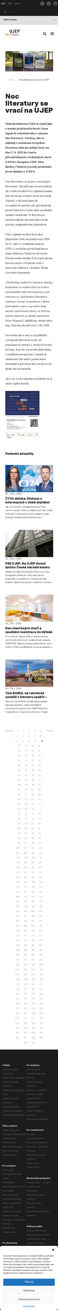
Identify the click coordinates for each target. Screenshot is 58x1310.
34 (32, 765)
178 (33, 940)
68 (19, 809)
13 (29, 741)
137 (25, 891)
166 (33, 925)
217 (25, 989)
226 (33, 998)
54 (32, 789)
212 (17, 984)
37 (26, 770)
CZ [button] (5, 12)
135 (40, 887)
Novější (9, 730)
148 (17, 906)
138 (33, 891)
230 (33, 1003)
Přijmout (29, 1282)
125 (25, 877)
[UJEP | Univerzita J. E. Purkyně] (12, 32)
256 (17, 1037)
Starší (50, 730)
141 (25, 896)
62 (32, 799)
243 (41, 1018)
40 (19, 775)
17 (26, 746)
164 (17, 925)
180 (18, 945)
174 (33, 935)
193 (25, 960)
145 (25, 901)
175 (40, 935)
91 (40, 833)
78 (33, 819)
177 (25, 940)
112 (18, 862)
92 (19, 838)
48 (19, 784)
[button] (53, 1249)
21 (26, 750)
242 (33, 1018)
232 (17, 1008)
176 (17, 940)
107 (41, 853)
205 (25, 974)
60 (19, 799)
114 (32, 862)
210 (33, 979)
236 (17, 1013)
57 (26, 794)
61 (26, 799)
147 (41, 901)
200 (17, 969)
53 (26, 789)
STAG (17, 4)
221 (25, 994)
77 (26, 819)
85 (26, 828)
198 (33, 964)
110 (33, 857)
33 (26, 765)
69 (26, 809)
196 (17, 964)
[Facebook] (42, 4)
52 (19, 789)
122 (32, 872)
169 (25, 930)
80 (19, 823)
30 (33, 760)
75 (39, 814)
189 (25, 955)
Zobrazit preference (29, 1299)
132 (17, 887)
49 (26, 784)
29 (26, 760)
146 (33, 901)
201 (25, 969)
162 (33, 921)
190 (33, 955)
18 (33, 746)
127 (40, 877)
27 (40, 755)
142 (33, 896)
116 (18, 867)
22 (32, 750)
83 (39, 823)
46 (33, 780)
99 (40, 843)
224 (17, 998)
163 (40, 921)
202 (33, 969)
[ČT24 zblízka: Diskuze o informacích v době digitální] (29, 478)
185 (25, 950)
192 (17, 960)
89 (26, 833)
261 (33, 1042)
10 (41, 736)
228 (17, 1003)
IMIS (10, 4)
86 (33, 828)
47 (40, 780)
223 (41, 994)
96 (19, 843)
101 (25, 848)
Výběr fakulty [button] (10, 20)
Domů (11, 80)
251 (41, 1028)
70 (33, 809)
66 (33, 804)
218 (33, 989)
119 (40, 867)
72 (19, 814)
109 (26, 857)
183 (40, 945)
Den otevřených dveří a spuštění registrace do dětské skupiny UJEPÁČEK (28, 632)
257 (25, 1037)
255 (41, 1032)
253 (25, 1032)
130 (33, 882)
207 (41, 974)
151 (41, 906)
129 (25, 882)
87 (40, 828)
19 (39, 746)
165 (25, 925)
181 (25, 945)
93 (25, 838)
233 (25, 1008)
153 (25, 911)
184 (17, 950)
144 (17, 901)
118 (33, 867)
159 (40, 916)
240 (17, 1018)
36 (19, 770)
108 (18, 857)
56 (19, 794)
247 (41, 1023)
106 (33, 853)
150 (33, 906)
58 (33, 794)
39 (39, 770)
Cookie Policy (29, 1306)
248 (17, 1028)
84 (19, 828)
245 (25, 1023)
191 (40, 955)
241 (25, 1018)
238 (33, 1013)
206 (33, 974)
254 (33, 1032)
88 (19, 833)
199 (41, 964)
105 (25, 853)
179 (40, 940)
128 (17, 882)
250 (33, 1028)
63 (39, 799)
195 (41, 960)
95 (40, 838)
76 (19, 819)
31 (40, 760)
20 (19, 750)
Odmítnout (29, 1290)
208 (17, 979)
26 (33, 755)
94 (32, 838)
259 (41, 1037)
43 (39, 775)
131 (40, 882)
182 (32, 945)
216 (17, 989)
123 (40, 872)
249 (25, 1028)
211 (41, 979)
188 (17, 955)
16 (20, 746)
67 (40, 804)
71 (40, 809)
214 (33, 984)
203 (41, 969)
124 (17, 877)
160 (17, 921)
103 (40, 848)
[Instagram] (49, 4)
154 (33, 911)
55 (39, 789)
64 (19, 804)
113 (25, 862)
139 (40, 891)
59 (39, 794)
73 (26, 814)
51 (40, 784)
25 (26, 755)
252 (17, 1032)
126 (33, 877)
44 (19, 780)
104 (17, 853)
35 (39, 765)
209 (26, 979)
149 (25, 906)
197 (25, 964)
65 (26, 804)
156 (17, 916)
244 (17, 1023)
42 (32, 775)
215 (40, 984)
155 (40, 911)
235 (41, 1008)
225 (25, 998)
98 (33, 843)
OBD (3, 4)
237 (25, 1013)
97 (26, 843)
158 (33, 916)
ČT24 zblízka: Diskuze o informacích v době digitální (27, 500)
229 (25, 1003)
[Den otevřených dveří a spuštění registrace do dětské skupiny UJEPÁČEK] (29, 608)
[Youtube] (55, 4)
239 (41, 1013)
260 (25, 1042)
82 (32, 823)
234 (33, 1008)
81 (26, 823)
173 (25, 935)
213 (25, 984)
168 (17, 930)
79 (39, 819)
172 (17, 935)
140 (17, 896)
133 (25, 887)
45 (26, 780)
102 (33, 848)
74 (32, 814)
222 (33, 994)
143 (40, 896)
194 (33, 960)
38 (33, 770)
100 (17, 848)
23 (39, 750)
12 (23, 741)
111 (41, 857)
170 (33, 930)
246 (33, 1023)
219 (40, 989)
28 (19, 760)
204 (17, 974)
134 (33, 887)
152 (17, 911)
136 (17, 891)
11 (16, 741)
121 (25, 872)
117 (25, 867)
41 (26, 775)
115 (40, 862)
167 (41, 925)
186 (33, 950)
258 (33, 1037)
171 (41, 930)
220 (17, 994)
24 (19, 755)
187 (40, 950)
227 (41, 998)
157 (25, 916)
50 (33, 784)
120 (18, 872)
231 (41, 1003)
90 (33, 833)
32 (19, 765)
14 (35, 741)
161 (25, 921)
